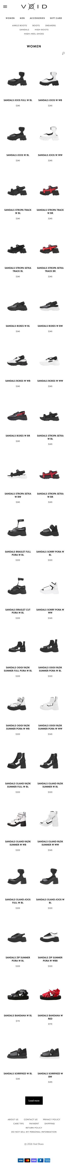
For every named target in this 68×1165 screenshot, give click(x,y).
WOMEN (10, 18)
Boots (36, 25)
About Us (13, 1119)
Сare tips (18, 1123)
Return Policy (34, 1128)
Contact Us (30, 1119)
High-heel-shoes (34, 34)
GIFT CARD (56, 18)
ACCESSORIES (37, 18)
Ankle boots (19, 25)
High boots (42, 30)
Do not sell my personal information (34, 1132)
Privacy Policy (51, 1119)
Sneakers (50, 25)
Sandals (24, 30)
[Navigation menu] (5, 6)
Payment (34, 1123)
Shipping (50, 1123)
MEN (22, 18)
